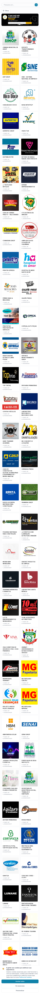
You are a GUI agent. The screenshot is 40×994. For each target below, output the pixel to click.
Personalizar (20, 990)
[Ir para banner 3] (20, 24)
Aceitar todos (20, 981)
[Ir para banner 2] (18, 24)
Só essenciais (20, 986)
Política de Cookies (25, 977)
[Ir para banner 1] (17, 24)
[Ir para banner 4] (22, 24)
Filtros (7, 10)
